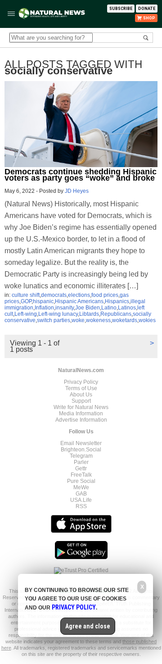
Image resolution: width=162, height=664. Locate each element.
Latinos (127, 308)
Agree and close (87, 626)
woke (78, 320)
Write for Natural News (81, 407)
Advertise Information (81, 420)
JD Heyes (77, 191)
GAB (81, 494)
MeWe (81, 487)
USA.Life (81, 500)
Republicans (115, 314)
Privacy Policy (81, 382)
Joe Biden (87, 308)
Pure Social (81, 481)
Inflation (44, 308)
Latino (109, 308)
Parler (81, 462)
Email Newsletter (81, 443)
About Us (81, 394)
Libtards (89, 314)
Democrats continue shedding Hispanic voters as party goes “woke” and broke (80, 174)
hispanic (43, 301)
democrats (54, 295)
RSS (81, 506)
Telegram (81, 456)
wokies (147, 320)
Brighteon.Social (81, 449)
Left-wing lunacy (58, 314)
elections (79, 295)
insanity (64, 308)
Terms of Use (81, 388)
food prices (104, 295)
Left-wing (25, 314)
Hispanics (117, 301)
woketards (124, 320)
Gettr (81, 468)
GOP (26, 301)
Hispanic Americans (79, 301)
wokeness (98, 320)
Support (81, 401)
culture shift (26, 295)
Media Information (81, 413)
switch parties (53, 320)
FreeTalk (81, 475)
